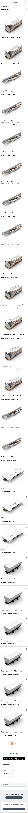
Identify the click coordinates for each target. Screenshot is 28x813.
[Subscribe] (24, 785)
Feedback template (6, 776)
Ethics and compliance (7, 770)
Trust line (13, 797)
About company (5, 768)
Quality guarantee (6, 773)
